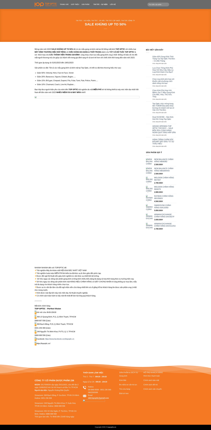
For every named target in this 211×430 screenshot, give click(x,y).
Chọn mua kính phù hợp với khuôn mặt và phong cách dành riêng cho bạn (163, 81)
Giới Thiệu (75, 4)
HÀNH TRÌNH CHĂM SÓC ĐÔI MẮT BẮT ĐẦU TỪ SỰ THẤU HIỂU (163, 142)
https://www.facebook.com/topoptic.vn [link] (59, 339)
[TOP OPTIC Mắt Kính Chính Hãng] (46, 4)
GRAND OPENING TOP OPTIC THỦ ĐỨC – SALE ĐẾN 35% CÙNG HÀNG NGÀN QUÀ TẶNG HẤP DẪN (164, 129)
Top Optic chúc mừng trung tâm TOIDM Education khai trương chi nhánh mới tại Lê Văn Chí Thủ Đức (163, 107)
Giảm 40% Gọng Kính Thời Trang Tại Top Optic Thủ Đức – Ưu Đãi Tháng (163, 59)
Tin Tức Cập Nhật (113, 20)
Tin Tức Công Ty (128, 20)
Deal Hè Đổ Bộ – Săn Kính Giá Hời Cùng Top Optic (162, 118)
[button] (173, 4)
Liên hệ (113, 4)
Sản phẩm (85, 4)
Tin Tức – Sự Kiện (100, 4)
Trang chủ (64, 4)
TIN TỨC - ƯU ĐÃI (98, 20)
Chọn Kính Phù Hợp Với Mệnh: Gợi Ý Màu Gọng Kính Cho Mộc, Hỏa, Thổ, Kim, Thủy (163, 93)
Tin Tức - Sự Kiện (83, 20)
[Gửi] (167, 4)
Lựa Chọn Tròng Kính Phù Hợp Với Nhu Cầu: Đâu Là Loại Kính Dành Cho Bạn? (162, 70)
